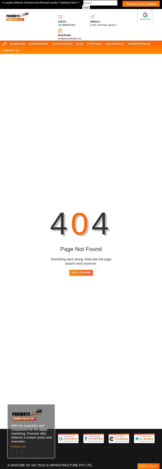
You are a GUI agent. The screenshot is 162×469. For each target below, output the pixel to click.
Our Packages (62, 43)
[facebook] (11, 453)
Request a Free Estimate (141, 3)
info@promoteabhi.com (69, 38)
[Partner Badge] (145, 16)
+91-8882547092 (66, 25)
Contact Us (10, 50)
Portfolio (94, 43)
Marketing (17, 43)
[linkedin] (16, 453)
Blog (80, 43)
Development (38, 43)
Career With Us (139, 43)
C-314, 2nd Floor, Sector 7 (103, 25)
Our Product (114, 43)
